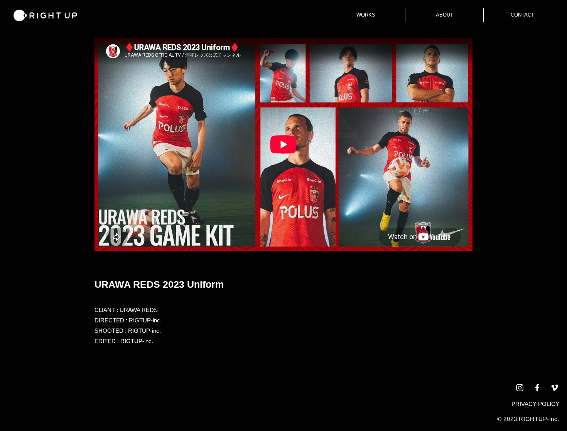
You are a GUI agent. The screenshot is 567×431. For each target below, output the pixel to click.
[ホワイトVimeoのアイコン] (554, 387)
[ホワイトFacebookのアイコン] (537, 387)
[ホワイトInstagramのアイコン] (520, 387)
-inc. (553, 419)
